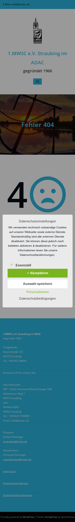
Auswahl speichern (37, 283)
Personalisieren (37, 292)
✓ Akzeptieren (37, 273)
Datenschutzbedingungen (37, 298)
